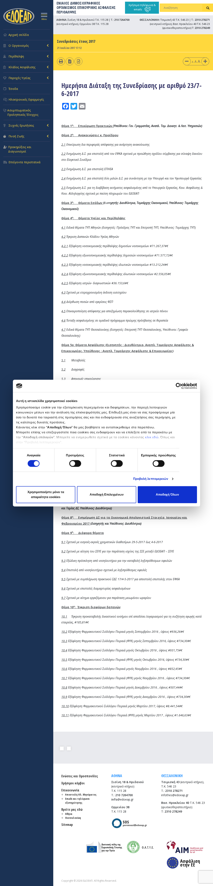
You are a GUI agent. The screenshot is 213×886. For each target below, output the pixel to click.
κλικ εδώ (152, 437)
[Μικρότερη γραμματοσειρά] (187, 61)
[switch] (75, 463)
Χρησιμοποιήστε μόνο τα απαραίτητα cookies (45, 494)
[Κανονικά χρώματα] (78, 61)
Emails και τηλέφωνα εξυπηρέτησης (77, 801)
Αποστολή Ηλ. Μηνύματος (81, 794)
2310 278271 (202, 20)
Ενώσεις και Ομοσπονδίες (79, 776)
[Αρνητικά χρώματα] (69, 61)
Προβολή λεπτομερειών (150, 479)
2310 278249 (202, 28)
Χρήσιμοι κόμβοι (73, 783)
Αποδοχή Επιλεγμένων (107, 494)
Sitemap (67, 824)
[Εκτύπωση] (61, 61)
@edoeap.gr (122, 799)
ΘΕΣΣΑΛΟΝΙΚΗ (172, 775)
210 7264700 (121, 20)
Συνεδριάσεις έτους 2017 (76, 41)
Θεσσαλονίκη (73, 818)
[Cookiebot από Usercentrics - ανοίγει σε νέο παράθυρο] (179, 386)
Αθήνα (68, 814)
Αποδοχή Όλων (167, 494)
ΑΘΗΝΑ (116, 775)
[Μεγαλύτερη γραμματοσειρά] (205, 61)
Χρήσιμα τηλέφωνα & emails (142, 7)
